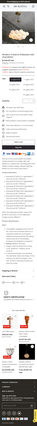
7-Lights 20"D (29, 79)
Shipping (5, 63)
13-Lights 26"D (28, 85)
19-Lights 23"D (28, 90)
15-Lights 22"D (14, 90)
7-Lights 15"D (15, 79)
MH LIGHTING (10, 423)
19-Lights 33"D (28, 95)
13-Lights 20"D (14, 85)
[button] (4, 6)
